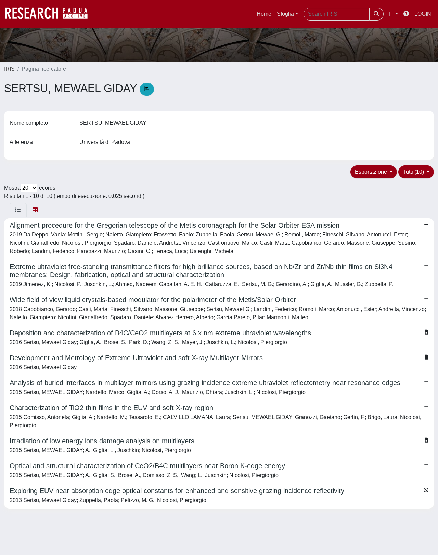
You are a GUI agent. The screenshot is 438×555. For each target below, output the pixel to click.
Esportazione (371, 172)
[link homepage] (49, 14)
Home (264, 14)
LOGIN (422, 14)
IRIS (9, 69)
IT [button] (391, 14)
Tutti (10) (414, 172)
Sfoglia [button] (285, 14)
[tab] (18, 210)
